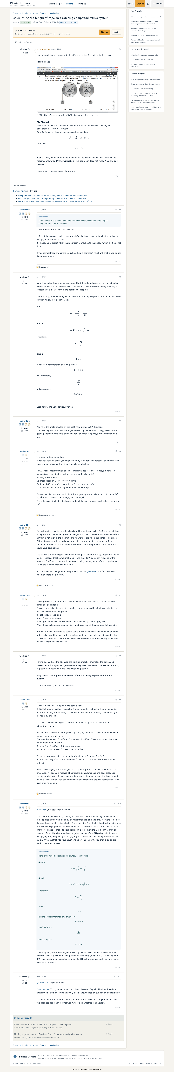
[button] (62, 3)
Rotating (73, 22)
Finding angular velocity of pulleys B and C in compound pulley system (48, 1034)
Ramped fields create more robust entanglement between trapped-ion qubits (53, 195)
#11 (119, 977)
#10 (119, 804)
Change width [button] (35, 1063)
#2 (120, 210)
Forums (69, 4)
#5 (120, 451)
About (135, 1063)
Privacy (149, 1063)
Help (155, 1063)
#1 (120, 49)
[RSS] (160, 1063)
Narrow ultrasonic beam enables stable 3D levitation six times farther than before (55, 201)
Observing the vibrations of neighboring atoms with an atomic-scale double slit (54, 198)
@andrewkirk (43, 989)
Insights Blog (54, 4)
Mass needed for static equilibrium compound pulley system (43, 1024)
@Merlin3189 (43, 982)
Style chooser (20, 1063)
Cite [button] (117, 176)
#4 (120, 421)
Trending (82, 4)
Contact (128, 1063)
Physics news (19, 191)
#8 (120, 656)
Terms (141, 1063)
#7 (120, 595)
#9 (120, 700)
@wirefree (91, 571)
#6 (120, 525)
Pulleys (63, 22)
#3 (120, 277)
